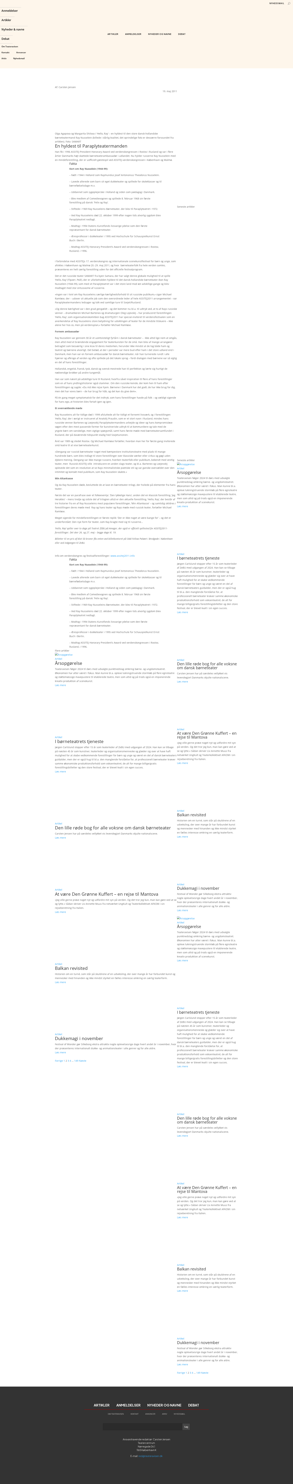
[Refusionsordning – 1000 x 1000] (207, 202)
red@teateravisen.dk (150, 1455)
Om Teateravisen (10, 46)
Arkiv (4, 58)
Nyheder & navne (13, 29)
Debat (5, 39)
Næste (82, 1060)
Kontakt (5, 52)
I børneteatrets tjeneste (79, 741)
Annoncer (21, 52)
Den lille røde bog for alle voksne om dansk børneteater (113, 828)
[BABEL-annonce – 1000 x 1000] (207, 140)
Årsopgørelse (68, 663)
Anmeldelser (10, 11)
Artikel (58, 658)
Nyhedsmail (19, 58)
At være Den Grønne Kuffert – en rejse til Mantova (106, 894)
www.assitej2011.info (123, 555)
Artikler (6, 20)
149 (76, 1060)
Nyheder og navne (159, 34)
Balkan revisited (71, 968)
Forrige (59, 1060)
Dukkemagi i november (79, 1038)
